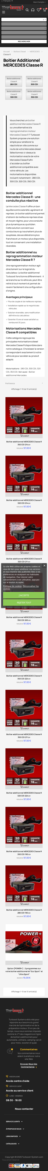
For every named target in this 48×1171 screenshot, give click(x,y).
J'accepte (24, 595)
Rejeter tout (24, 602)
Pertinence (24, 383)
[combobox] (24, 19)
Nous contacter (24, 1108)
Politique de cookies (12, 586)
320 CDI (13, 97)
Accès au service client (19, 1090)
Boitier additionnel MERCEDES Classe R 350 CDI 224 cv (24, 677)
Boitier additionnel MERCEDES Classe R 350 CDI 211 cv (24, 735)
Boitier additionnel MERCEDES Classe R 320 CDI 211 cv (24, 560)
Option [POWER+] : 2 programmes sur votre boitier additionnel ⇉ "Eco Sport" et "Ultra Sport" (24, 971)
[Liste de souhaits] (38, 9)
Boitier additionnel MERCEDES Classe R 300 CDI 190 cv (24, 852)
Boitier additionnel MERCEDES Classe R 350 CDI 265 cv (24, 618)
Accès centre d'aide (17, 1080)
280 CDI (13, 84)
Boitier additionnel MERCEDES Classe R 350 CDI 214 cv (24, 443)
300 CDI (34, 84)
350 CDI (34, 97)
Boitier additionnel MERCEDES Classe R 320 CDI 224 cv (24, 794)
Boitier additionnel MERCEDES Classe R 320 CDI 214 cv (24, 501)
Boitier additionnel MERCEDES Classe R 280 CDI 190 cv (24, 911)
